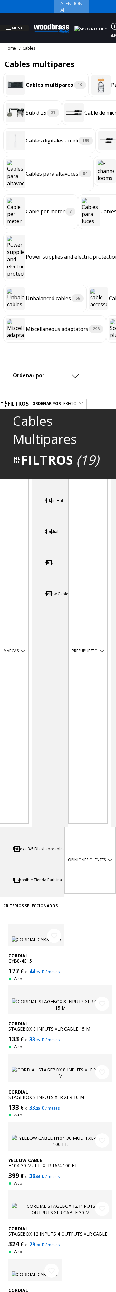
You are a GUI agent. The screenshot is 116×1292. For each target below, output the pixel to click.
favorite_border (54, 928)
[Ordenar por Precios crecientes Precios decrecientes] (47, 367)
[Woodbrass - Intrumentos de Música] (55, 24)
